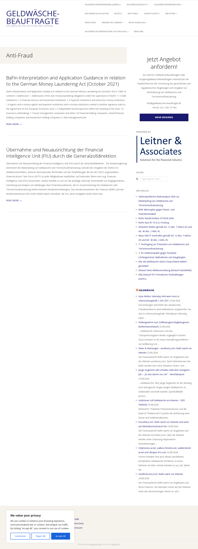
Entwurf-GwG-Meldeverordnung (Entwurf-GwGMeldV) (165, 270)
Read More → (14, 124)
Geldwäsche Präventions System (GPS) (106, 31)
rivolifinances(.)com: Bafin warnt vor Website (160, 474)
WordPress (116, 544)
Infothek (170, 13)
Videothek (90, 22)
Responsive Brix (96, 544)
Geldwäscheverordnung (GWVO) (102, 4)
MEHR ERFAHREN (164, 117)
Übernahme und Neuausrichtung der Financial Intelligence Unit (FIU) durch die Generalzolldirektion (61, 152)
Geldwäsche (146, 290)
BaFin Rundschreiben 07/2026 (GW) (156, 218)
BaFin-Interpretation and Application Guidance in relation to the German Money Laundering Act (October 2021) (65, 80)
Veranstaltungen (112, 22)
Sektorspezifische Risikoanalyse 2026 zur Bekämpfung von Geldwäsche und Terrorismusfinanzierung (158, 201)
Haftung (132, 13)
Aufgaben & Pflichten (96, 13)
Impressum (76, 527)
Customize (20, 536)
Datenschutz (77, 523)
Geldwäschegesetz (137, 4)
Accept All (60, 536)
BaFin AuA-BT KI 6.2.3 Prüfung (153, 222)
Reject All (40, 536)
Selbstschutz (151, 13)
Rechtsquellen (137, 22)
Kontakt (75, 519)
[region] (40, 526)
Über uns (138, 31)
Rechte (118, 13)
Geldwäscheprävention (167, 4)
